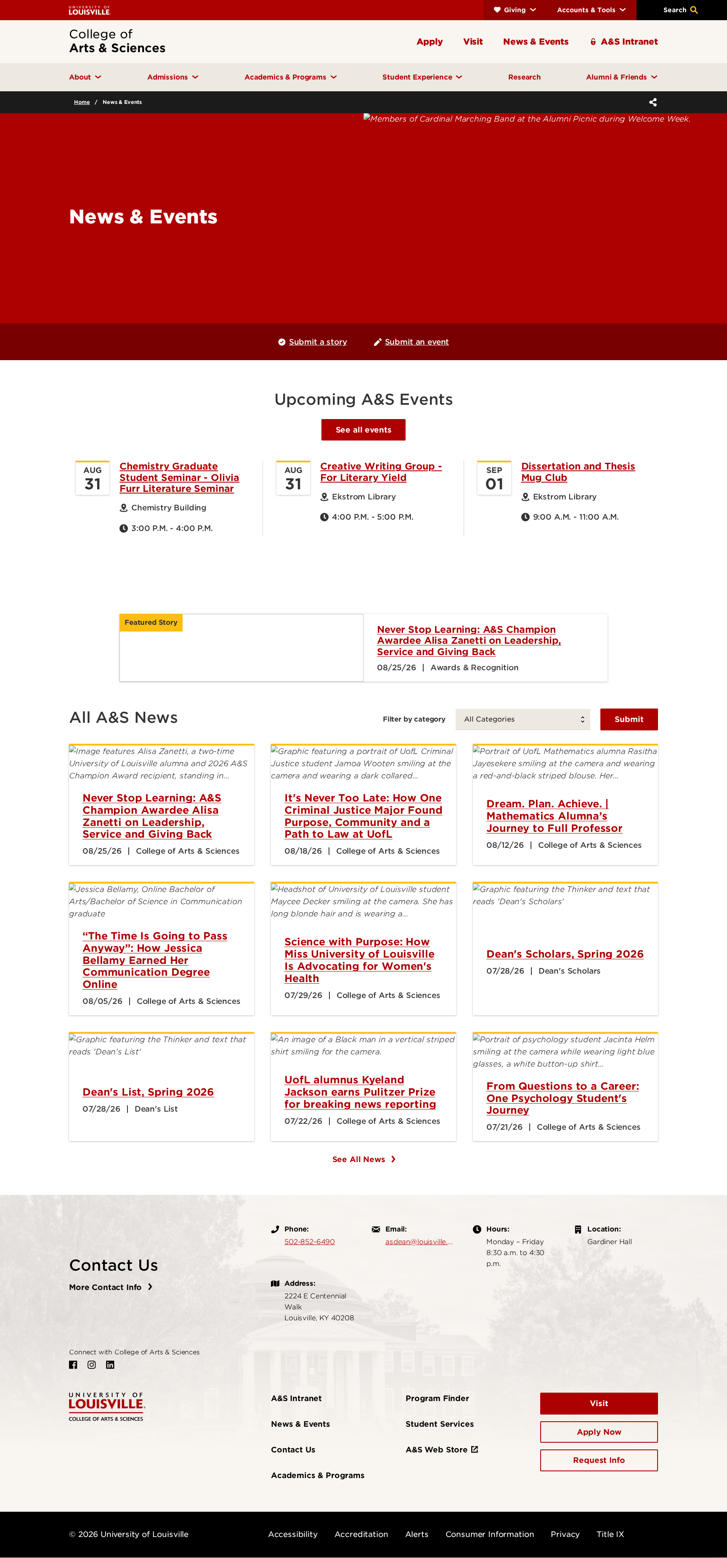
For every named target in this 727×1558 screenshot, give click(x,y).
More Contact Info (106, 1287)
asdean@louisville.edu (420, 1241)
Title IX (610, 1534)
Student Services (440, 1424)
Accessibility (293, 1534)
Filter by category (414, 719)
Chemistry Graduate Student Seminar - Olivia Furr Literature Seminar (179, 477)
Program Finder (437, 1398)
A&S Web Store (437, 1449)
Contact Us (293, 1449)
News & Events (300, 1424)
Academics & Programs (318, 1475)
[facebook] (73, 1365)
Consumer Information (490, 1534)
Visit (599, 1403)
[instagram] (92, 1365)
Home (82, 102)
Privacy (565, 1534)
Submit (629, 719)
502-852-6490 (309, 1241)
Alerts (417, 1534)
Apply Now (599, 1432)
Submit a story (318, 341)
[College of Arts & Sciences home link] (107, 1405)
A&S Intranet (296, 1398)
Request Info (599, 1460)
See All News (360, 1159)
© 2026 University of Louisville (128, 1534)
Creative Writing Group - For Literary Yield (381, 472)
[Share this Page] (651, 102)
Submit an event (417, 341)
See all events (364, 429)
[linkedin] (110, 1365)
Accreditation (361, 1534)
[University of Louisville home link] (90, 9)
